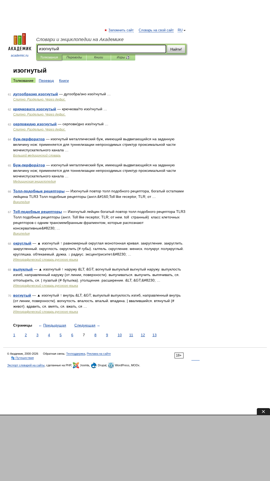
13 (154, 335)
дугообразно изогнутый (35, 94)
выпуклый (23, 269)
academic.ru (19, 55)
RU (180, 30)
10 (120, 335)
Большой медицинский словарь (37, 155)
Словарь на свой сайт (156, 30)
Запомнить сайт (121, 30)
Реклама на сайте (99, 353)
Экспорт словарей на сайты (26, 365)
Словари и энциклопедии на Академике (80, 39)
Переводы (74, 57)
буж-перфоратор (29, 139)
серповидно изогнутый (35, 124)
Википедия (21, 202)
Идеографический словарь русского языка (45, 260)
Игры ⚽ (123, 57)
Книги (98, 57)
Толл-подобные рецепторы (39, 191)
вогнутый (22, 295)
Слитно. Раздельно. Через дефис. (39, 99)
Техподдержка (75, 353)
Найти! (176, 49)
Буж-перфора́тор (29, 165)
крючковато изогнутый (34, 109)
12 (143, 335)
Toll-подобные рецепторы (37, 211)
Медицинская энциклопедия (34, 181)
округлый (22, 243)
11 (131, 335)
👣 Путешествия (22, 357)
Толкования (49, 57)
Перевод (46, 80)
